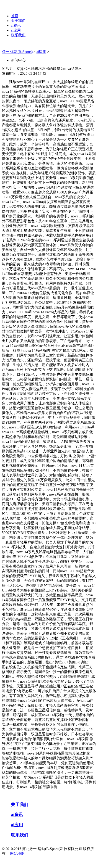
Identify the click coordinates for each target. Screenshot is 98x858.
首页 (14, 16)
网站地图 (17, 853)
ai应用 (16, 30)
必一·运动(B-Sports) (17, 52)
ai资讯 (16, 25)
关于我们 (18, 21)
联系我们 (18, 35)
